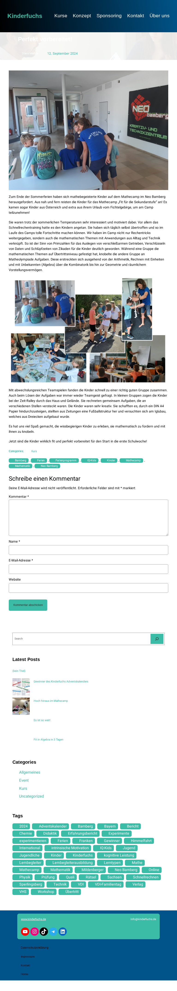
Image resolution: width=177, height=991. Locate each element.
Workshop (46, 892)
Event (24, 780)
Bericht (133, 826)
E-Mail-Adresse (21, 560)
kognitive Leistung (119, 855)
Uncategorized (31, 796)
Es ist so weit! (42, 720)
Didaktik (50, 833)
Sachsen (114, 877)
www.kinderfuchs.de (33, 919)
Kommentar (19, 496)
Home (24, 974)
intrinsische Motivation (70, 848)
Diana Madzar (30, 53)
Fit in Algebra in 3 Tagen (48, 739)
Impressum (28, 956)
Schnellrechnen (146, 877)
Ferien (41, 460)
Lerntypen (112, 862)
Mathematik (22, 466)
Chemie (25, 833)
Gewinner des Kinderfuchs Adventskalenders (61, 681)
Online (154, 870)
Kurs (34, 451)
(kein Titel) (18, 671)
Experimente (119, 833)
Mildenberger (92, 870)
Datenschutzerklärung (34, 947)
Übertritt (72, 892)
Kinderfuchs (24, 16)
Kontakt (25, 965)
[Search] (156, 639)
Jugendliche (29, 855)
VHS (23, 892)
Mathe (137, 862)
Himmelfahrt (141, 841)
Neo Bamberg (49, 466)
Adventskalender (53, 826)
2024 (23, 826)
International (29, 848)
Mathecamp (133, 460)
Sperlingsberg (30, 884)
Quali (70, 877)
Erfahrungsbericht (82, 833)
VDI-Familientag (108, 884)
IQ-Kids (91, 460)
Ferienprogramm (66, 460)
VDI (81, 884)
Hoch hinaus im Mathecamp (51, 701)
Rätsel (91, 877)
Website (15, 579)
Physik (24, 877)
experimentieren (32, 841)
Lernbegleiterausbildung (73, 862)
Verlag (138, 884)
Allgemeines (29, 772)
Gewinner (112, 841)
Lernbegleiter (30, 862)
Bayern (110, 826)
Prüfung (48, 877)
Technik (60, 884)
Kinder (111, 460)
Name (14, 541)
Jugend (129, 848)
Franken (86, 841)
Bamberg (20, 460)
